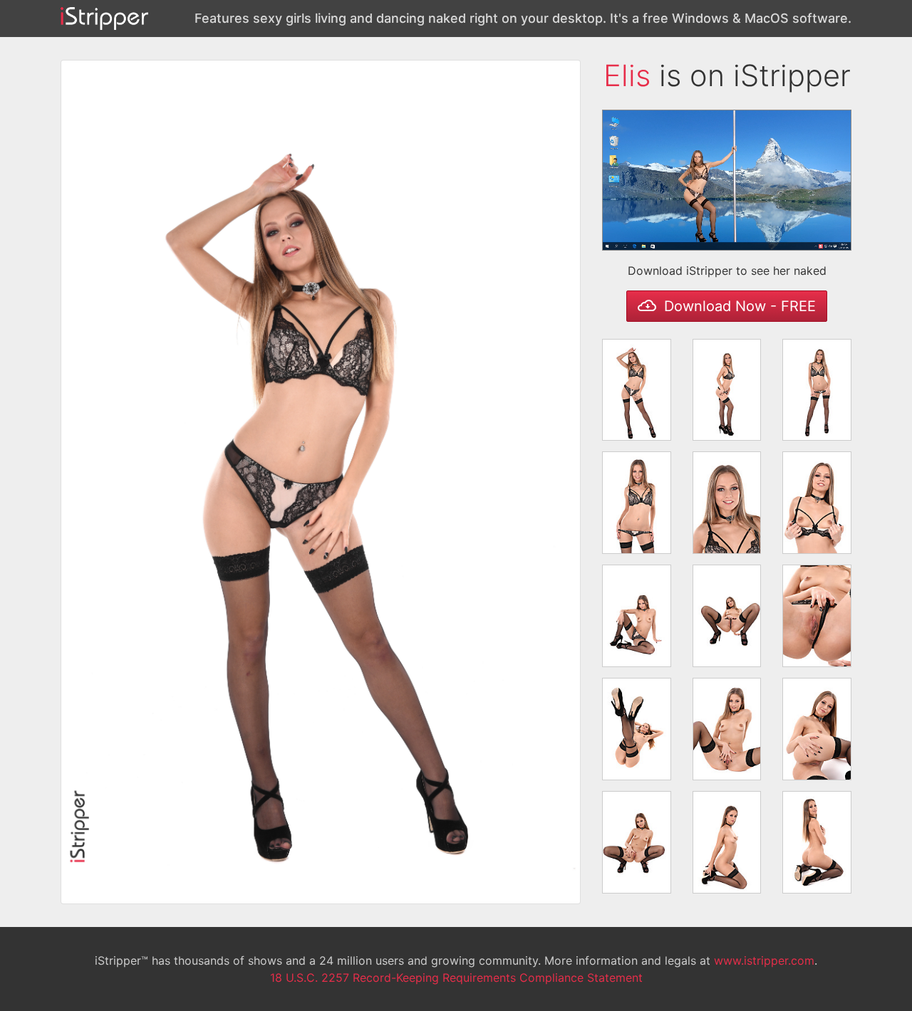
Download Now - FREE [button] (738, 306)
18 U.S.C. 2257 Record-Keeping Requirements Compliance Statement (456, 977)
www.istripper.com (764, 960)
